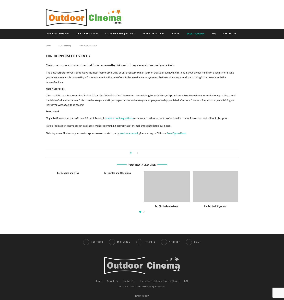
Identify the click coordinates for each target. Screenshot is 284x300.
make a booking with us (119, 118)
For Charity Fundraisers (166, 206)
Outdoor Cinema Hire (58, 34)
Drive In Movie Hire (87, 34)
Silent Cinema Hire (153, 34)
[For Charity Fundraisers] (167, 186)
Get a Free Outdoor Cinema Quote (159, 280)
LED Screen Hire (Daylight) (120, 34)
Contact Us (229, 34)
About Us (112, 280)
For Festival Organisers (216, 206)
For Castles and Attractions (117, 173)
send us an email (129, 133)
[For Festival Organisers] (216, 186)
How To (175, 34)
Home (98, 280)
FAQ (56, 4)
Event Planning (196, 34)
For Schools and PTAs (68, 173)
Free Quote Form (176, 133)
